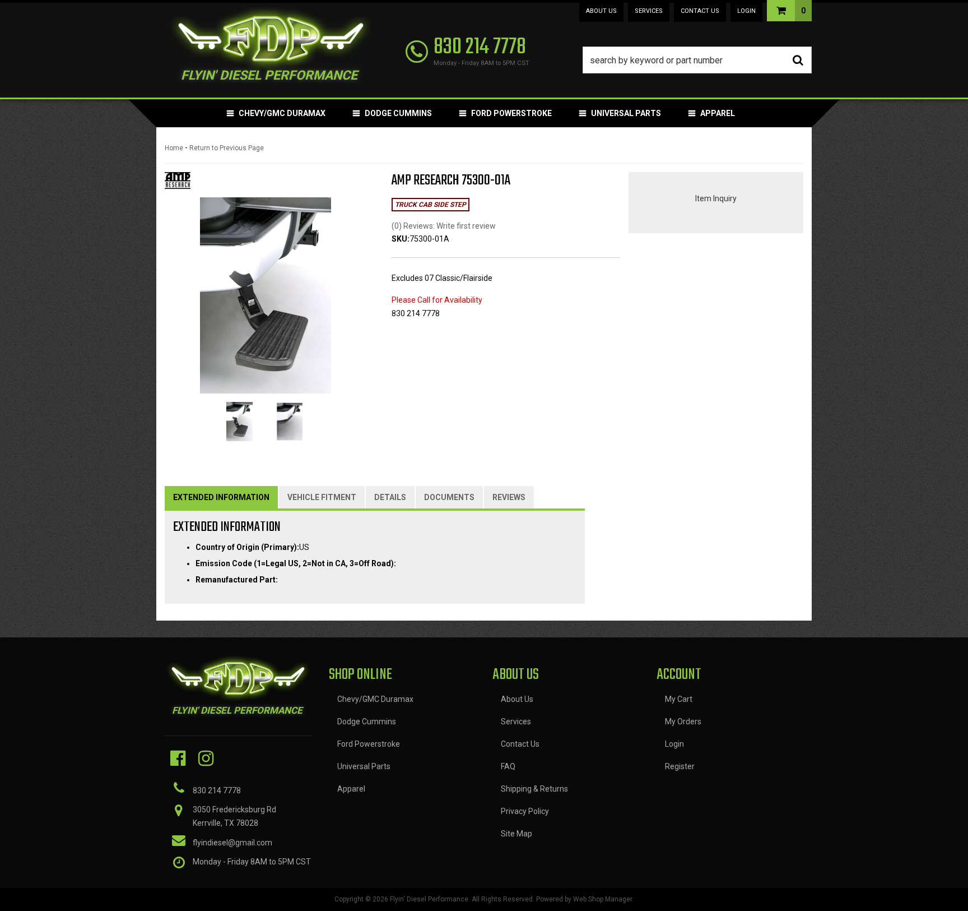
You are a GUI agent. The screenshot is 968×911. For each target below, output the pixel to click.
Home (174, 148)
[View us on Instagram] (205, 758)
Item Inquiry (716, 198)
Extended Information (221, 497)
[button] (697, 60)
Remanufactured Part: (237, 579)
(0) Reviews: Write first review (444, 225)
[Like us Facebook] (177, 758)
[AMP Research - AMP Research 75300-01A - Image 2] (290, 421)
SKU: (400, 238)
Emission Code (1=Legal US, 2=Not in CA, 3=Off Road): (296, 563)
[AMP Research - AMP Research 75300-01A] (177, 183)
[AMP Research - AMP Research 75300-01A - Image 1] (239, 421)
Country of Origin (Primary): (247, 547)
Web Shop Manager (602, 899)
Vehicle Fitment (321, 497)
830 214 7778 (217, 790)
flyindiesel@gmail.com (232, 842)
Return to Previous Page (226, 148)
